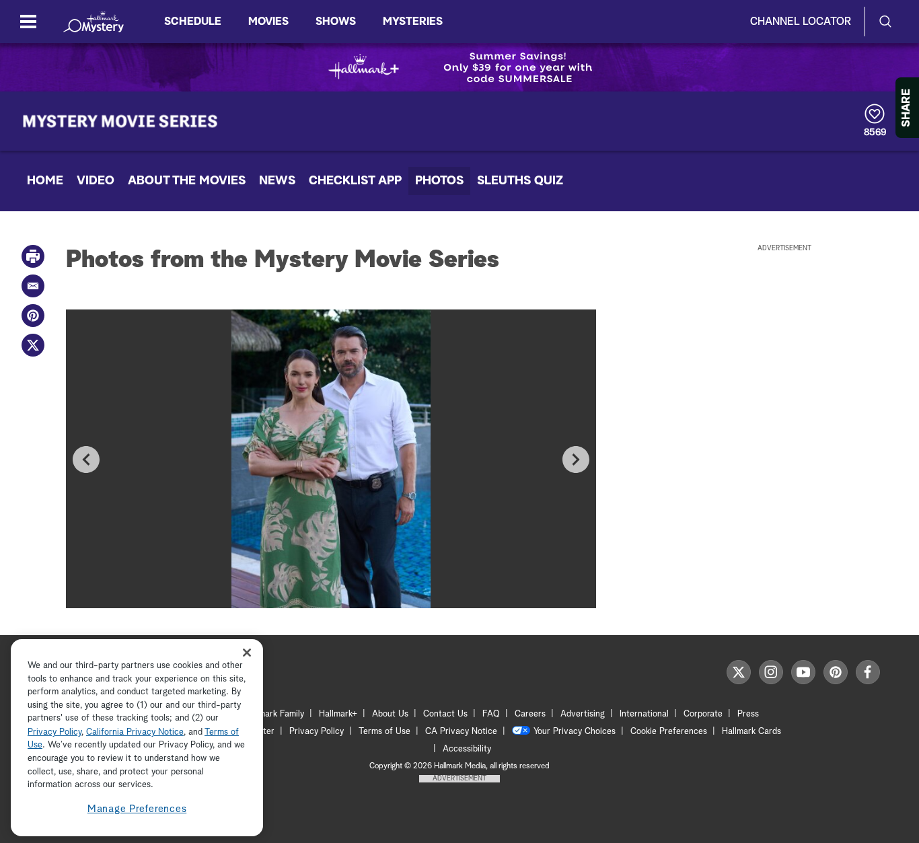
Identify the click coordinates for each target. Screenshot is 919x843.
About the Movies (187, 181)
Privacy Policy (316, 731)
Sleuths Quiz (520, 181)
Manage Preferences (137, 809)
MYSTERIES (413, 21)
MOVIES (268, 21)
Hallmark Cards (751, 731)
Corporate (703, 714)
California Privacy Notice (135, 732)
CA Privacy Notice (461, 731)
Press (748, 714)
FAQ (491, 714)
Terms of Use (384, 731)
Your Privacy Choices (575, 731)
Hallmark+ (338, 714)
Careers (530, 714)
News (277, 181)
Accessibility (467, 749)
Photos (439, 181)
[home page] (93, 21)
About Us (390, 714)
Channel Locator (800, 21)
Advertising (582, 714)
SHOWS (336, 21)
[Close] (247, 653)
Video (95, 181)
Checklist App (355, 181)
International (644, 714)
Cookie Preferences (668, 731)
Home (45, 181)
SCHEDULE (192, 21)
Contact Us (445, 714)
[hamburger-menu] (28, 21)
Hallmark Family (274, 714)
